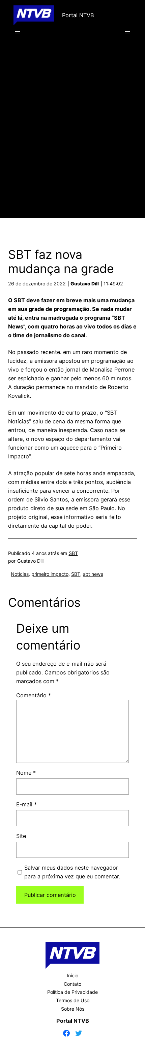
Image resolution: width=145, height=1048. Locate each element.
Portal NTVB (78, 15)
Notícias (20, 574)
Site (21, 836)
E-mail (26, 804)
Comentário (33, 695)
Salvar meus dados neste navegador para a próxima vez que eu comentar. (72, 872)
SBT (73, 553)
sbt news (93, 574)
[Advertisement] (72, 136)
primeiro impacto (49, 574)
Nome (26, 772)
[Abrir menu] (17, 33)
